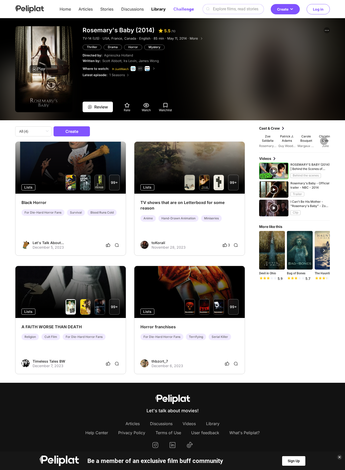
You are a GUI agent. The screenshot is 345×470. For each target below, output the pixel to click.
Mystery (154, 47)
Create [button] (282, 9)
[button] (327, 30)
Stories (106, 9)
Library (158, 9)
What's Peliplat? (244, 433)
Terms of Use (168, 433)
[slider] (268, 278)
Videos (189, 424)
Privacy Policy (131, 433)
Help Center (96, 433)
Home (65, 9)
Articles (86, 9)
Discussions (132, 9)
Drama (113, 47)
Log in (318, 9)
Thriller (92, 47)
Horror (133, 47)
